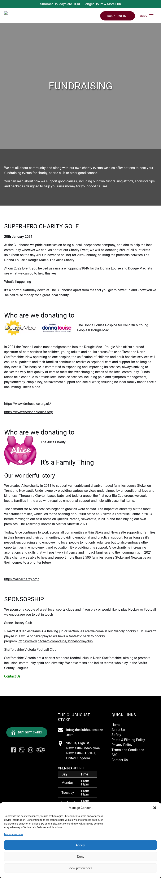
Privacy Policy (122, 745)
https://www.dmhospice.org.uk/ (28, 404)
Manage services (13, 834)
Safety (116, 735)
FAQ (115, 755)
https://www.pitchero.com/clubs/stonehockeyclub (55, 641)
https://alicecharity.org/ (21, 579)
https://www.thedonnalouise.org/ (28, 412)
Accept (80, 845)
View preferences (80, 868)
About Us (118, 730)
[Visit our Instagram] (30, 749)
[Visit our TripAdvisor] (40, 749)
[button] (155, 808)
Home (116, 725)
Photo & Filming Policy (128, 740)
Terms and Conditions (128, 750)
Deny (80, 856)
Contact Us (120, 760)
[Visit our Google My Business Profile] (22, 749)
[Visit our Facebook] (13, 749)
